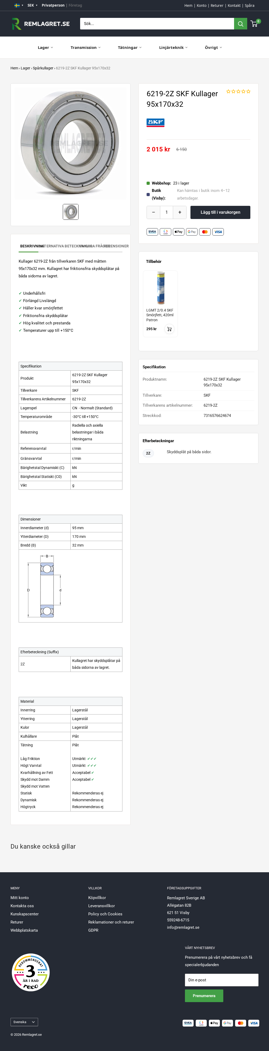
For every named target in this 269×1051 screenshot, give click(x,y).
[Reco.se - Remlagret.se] (31, 967)
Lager (43, 47)
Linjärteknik (171, 47)
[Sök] (240, 23)
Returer (217, 5)
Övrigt (211, 47)
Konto (201, 5)
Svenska (19, 1022)
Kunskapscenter (25, 914)
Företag (75, 5)
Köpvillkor (97, 897)
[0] (254, 24)
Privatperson (53, 5)
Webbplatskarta (24, 930)
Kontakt (234, 5)
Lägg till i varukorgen (220, 212)
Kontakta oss (22, 906)
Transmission (84, 47)
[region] (198, 309)
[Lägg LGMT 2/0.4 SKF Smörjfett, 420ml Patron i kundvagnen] (169, 329)
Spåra (250, 5)
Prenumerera (204, 995)
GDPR (93, 930)
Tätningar (128, 47)
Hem (188, 5)
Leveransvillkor (101, 906)
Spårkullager (43, 68)
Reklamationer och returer (111, 922)
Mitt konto (20, 897)
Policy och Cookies (105, 914)
